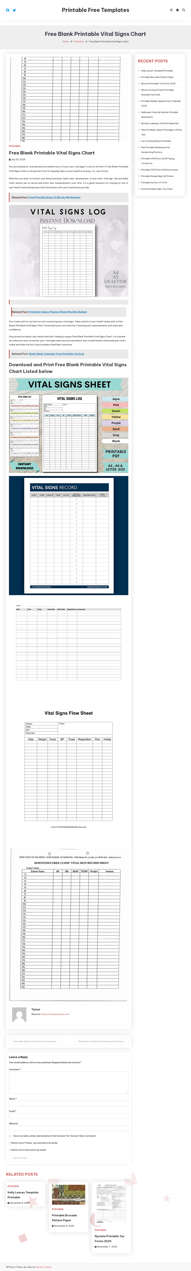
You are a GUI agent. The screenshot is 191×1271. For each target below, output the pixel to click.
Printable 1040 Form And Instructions (159, 169)
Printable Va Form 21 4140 (154, 182)
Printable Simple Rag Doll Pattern (157, 176)
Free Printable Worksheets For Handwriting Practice (155, 150)
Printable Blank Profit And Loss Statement (35, 1041)
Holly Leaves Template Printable (157, 70)
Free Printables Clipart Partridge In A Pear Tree (161, 132)
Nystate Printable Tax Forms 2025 (158, 83)
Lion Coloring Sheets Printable (156, 141)
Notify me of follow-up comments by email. (34, 1142)
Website (13, 1123)
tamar (35, 1009)
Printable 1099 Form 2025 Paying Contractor (157, 161)
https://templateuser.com (55, 1014)
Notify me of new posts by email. (28, 1149)
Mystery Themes (43, 1267)
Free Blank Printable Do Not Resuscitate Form (100, 1041)
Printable (14, 145)
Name (13, 1098)
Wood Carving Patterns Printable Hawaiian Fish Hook (157, 92)
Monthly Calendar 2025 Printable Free (160, 123)
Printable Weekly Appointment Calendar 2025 (161, 103)
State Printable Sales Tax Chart (157, 189)
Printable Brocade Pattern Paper (157, 77)
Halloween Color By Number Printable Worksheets (159, 114)
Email (12, 1111)
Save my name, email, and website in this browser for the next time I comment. (54, 1135)
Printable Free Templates (95, 10)
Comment (15, 1069)
